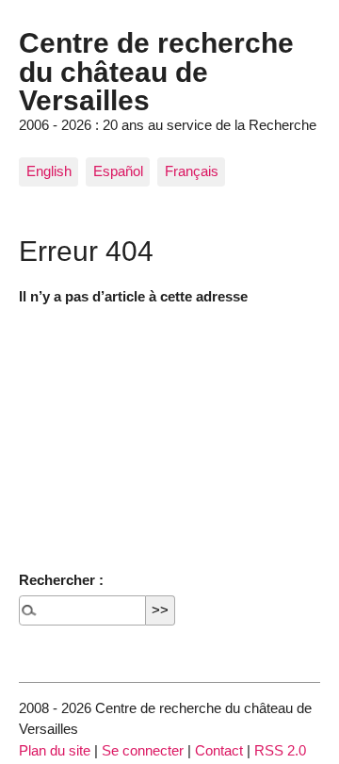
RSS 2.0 (280, 750)
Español (118, 171)
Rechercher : (61, 580)
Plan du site (54, 750)
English (49, 171)
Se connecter (143, 750)
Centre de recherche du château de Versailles (156, 71)
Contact (219, 750)
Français (191, 171)
